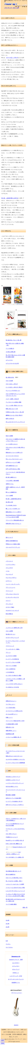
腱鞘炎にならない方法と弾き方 (14, 415)
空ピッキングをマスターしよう (14, 459)
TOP (2, 1040)
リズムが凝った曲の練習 (12, 480)
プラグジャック (10, 646)
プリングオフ (9, 567)
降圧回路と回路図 (10, 795)
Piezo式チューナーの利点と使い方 (15, 840)
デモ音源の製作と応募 (12, 724)
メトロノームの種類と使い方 (13, 737)
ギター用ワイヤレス (11, 833)
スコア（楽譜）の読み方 (12, 399)
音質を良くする (10, 727)
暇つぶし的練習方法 (11, 492)
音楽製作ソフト (16, 982)
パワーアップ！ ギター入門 (11, 8)
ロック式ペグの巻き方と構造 (13, 675)
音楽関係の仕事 (10, 734)
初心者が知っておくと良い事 (13, 340)
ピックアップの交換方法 (12, 659)
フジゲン (8, 944)
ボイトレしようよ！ (16, 992)
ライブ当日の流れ (10, 707)
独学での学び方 (10, 418)
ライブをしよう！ (10, 704)
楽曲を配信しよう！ (11, 730)
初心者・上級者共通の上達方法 (9, 198)
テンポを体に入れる (11, 505)
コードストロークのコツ (12, 455)
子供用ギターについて (12, 837)
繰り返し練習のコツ (11, 477)
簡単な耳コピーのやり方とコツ (14, 756)
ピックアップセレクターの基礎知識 (15, 762)
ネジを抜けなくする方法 (12, 687)
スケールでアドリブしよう (13, 547)
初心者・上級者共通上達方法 (13, 498)
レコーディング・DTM (16, 976)
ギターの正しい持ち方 (12, 57)
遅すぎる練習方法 (10, 874)
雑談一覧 (25, 907)
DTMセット (16, 972)
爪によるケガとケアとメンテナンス (15, 422)
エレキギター (15, 962)
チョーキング (9, 574)
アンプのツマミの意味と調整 (13, 402)
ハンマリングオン (10, 564)
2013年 (7, 923)
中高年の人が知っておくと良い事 (15, 412)
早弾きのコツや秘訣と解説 (13, 544)
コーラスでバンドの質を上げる (14, 711)
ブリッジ (8, 652)
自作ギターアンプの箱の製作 (13, 798)
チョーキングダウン (11, 577)
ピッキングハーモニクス (12, 597)
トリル (7, 571)
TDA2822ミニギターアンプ (13, 776)
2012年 (7, 927)
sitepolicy (16, 1025)
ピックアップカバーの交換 (13, 662)
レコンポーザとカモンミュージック (15, 891)
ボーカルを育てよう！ (12, 714)
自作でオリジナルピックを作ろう (15, 804)
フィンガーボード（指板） (13, 649)
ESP (7, 940)
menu (2, 1043)
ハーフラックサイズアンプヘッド (15, 783)
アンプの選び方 (10, 348)
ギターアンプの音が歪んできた (14, 877)
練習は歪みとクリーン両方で (13, 512)
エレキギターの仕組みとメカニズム (15, 759)
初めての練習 (9, 435)
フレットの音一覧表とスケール (14, 405)
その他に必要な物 (10, 351)
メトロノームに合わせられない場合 (15, 887)
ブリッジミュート (10, 587)
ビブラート (9, 581)
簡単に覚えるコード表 (12, 408)
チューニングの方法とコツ (13, 390)
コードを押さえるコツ (12, 444)
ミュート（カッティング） (13, 584)
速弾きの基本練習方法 (12, 540)
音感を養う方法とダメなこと (13, 523)
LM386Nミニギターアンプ (13, 780)
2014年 (7, 920)
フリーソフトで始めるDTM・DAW (15, 720)
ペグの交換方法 (10, 672)
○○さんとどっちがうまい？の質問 (15, 884)
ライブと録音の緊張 (11, 904)
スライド (8, 600)
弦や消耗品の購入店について (13, 871)
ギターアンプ (15, 969)
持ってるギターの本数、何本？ (14, 881)
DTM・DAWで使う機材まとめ (14, 843)
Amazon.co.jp (15, 956)
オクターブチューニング (12, 637)
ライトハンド (9, 590)
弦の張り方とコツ (10, 634)
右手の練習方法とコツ (12, 465)
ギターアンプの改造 (11, 665)
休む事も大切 (9, 502)
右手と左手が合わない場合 (13, 469)
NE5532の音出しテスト (12, 786)
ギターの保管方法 (10, 669)
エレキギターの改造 (11, 655)
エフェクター (9, 360)
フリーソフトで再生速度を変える (15, 520)
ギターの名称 (9, 380)
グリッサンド (9, 604)
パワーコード (9, 561)
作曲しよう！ (9, 717)
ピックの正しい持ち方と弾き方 (14, 387)
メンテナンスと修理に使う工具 (14, 627)
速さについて (9, 537)
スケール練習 (9, 495)
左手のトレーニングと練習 (13, 462)
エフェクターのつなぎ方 (12, 363)
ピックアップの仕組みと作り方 (14, 801)
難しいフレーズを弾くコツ (13, 508)
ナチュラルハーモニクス (12, 594)
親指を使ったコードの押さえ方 (14, 452)
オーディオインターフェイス (16, 979)
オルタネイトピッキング (12, 610)
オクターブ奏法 (10, 607)
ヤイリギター (9, 947)
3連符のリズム (10, 484)
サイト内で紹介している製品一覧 (15, 857)
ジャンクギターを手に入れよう (14, 683)
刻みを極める (9, 613)
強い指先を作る (10, 377)
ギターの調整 (9, 631)
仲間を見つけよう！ (11, 701)
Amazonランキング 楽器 (16, 959)
